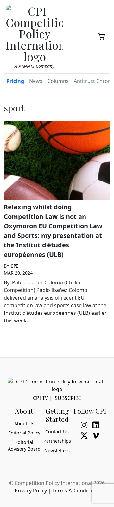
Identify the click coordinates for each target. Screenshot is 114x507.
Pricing (15, 81)
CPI (14, 266)
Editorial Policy (24, 433)
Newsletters (57, 450)
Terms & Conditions (75, 490)
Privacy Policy (31, 490)
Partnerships (57, 441)
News (35, 81)
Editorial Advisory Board (24, 445)
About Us (24, 424)
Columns (58, 81)
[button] (101, 35)
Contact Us (57, 431)
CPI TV (40, 398)
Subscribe (68, 398)
